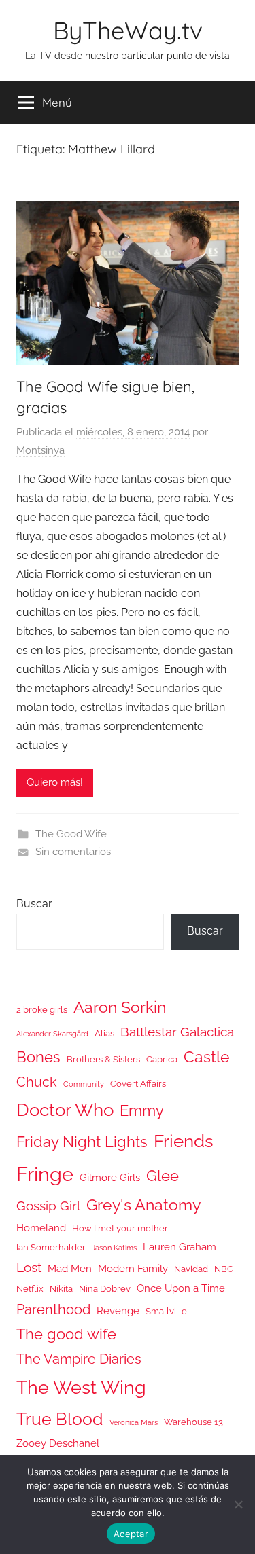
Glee (162, 1176)
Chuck (36, 1082)
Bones (38, 1057)
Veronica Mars (133, 1422)
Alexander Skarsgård (52, 1034)
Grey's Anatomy (143, 1204)
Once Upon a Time (181, 1288)
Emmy (142, 1110)
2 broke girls (41, 1010)
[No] (238, 1504)
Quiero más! (55, 782)
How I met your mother (120, 1228)
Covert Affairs (138, 1084)
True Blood (59, 1419)
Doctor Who (65, 1109)
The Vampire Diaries (78, 1359)
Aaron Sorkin (119, 1007)
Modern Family (133, 1268)
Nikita (61, 1289)
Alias (104, 1033)
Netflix (30, 1289)
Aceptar (131, 1533)
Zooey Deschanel (57, 1442)
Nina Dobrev (105, 1289)
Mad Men (70, 1268)
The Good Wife (71, 834)
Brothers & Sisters (103, 1059)
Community (83, 1084)
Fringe (44, 1174)
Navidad (191, 1269)
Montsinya (40, 450)
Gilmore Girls (110, 1177)
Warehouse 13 (193, 1422)
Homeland (41, 1227)
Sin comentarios (73, 852)
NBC (223, 1269)
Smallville (166, 1311)
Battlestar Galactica (177, 1031)
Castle (207, 1056)
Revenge (118, 1310)
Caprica (161, 1059)
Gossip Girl (48, 1205)
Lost (28, 1267)
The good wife (66, 1334)
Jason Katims (114, 1248)
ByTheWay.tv (128, 30)
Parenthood (53, 1309)
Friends (184, 1140)
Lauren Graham (179, 1246)
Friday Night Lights (82, 1142)
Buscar (34, 903)
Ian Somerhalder (51, 1247)
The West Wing (81, 1387)
